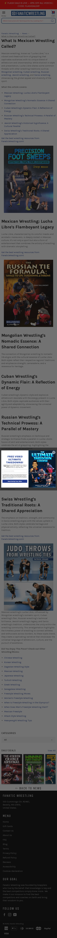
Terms (12, 478)
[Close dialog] (53, 452)
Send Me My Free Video (15, 481)
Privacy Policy (8, 478)
